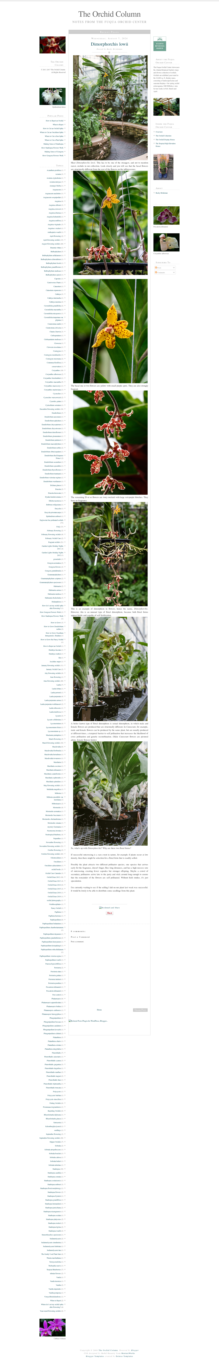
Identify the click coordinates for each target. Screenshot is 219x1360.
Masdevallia (56, 746)
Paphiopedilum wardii (53, 960)
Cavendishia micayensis (52, 313)
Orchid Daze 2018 (54, 896)
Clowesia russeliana (54, 347)
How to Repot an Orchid (54, 120)
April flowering (55, 236)
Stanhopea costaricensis (52, 1180)
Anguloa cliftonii (55, 205)
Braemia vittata (55, 247)
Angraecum (57, 189)
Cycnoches (57, 393)
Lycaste (58, 715)
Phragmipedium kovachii (52, 1029)
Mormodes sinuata (54, 823)
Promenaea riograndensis (52, 1107)
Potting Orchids (55, 1103)
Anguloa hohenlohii (54, 216)
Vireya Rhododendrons (52, 1296)
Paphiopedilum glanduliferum (50, 938)
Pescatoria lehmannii (53, 991)
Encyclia (58, 508)
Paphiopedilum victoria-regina (50, 956)
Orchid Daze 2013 (54, 881)
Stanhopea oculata (54, 1215)
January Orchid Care (53, 669)
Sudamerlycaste (55, 1238)
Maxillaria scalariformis (52, 774)
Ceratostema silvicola (53, 327)
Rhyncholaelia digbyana (52, 1114)
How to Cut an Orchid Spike (53, 128)
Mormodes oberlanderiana (51, 819)
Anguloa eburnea (55, 213)
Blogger (135, 1350)
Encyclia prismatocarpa (53, 512)
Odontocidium (56, 857)
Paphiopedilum (55, 919)
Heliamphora (56, 601)
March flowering (55, 739)
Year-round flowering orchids (50, 1311)
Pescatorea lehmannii (53, 987)
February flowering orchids (51, 534)
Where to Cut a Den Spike (54, 136)
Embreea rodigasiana (53, 504)
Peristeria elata (56, 971)
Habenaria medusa (54, 594)
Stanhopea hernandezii (53, 1203)
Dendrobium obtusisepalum (51, 451)
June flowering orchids (52, 681)
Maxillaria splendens (53, 781)
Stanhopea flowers (54, 1192)
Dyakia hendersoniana (53, 497)
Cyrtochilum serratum (53, 405)
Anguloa (58, 201)
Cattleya (58, 294)
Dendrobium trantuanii (53, 473)
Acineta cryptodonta (54, 178)
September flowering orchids (49, 1138)
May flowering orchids (52, 785)
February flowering (54, 530)
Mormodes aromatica (53, 811)
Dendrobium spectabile (53, 466)
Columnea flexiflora (54, 362)
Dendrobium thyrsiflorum (52, 470)
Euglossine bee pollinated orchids (51, 520)
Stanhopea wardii (55, 1231)
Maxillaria (57, 762)
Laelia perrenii (56, 692)
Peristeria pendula (54, 983)
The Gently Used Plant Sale (51, 1254)
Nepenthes (57, 838)
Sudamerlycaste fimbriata (52, 1246)
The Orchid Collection (163, 135)
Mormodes (57, 807)
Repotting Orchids (54, 1111)
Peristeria (57, 967)
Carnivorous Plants (54, 282)
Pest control (56, 994)
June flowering (55, 677)
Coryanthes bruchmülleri (52, 378)
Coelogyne (57, 351)
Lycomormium (56, 723)
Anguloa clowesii (54, 209)
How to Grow (56, 622)
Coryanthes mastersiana (52, 389)
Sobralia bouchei (55, 1153)
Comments (161, 272)
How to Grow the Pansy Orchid (52, 639)
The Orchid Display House (165, 139)
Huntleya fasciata (55, 650)
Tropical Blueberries (54, 1269)
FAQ (58, 526)
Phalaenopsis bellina (53, 1006)
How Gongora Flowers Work (52, 155)
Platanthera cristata (54, 1045)
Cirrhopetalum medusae (52, 339)
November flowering (53, 842)
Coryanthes (56, 370)
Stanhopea (56, 1169)
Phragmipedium (55, 1018)
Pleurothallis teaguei (54, 1076)
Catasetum (57, 286)
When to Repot (58, 124)
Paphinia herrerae (55, 916)
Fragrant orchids (54, 542)
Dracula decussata (54, 493)
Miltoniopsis (56, 803)
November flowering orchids (49, 846)
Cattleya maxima (55, 302)
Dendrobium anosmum (53, 417)
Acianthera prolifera (54, 170)
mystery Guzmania (54, 827)
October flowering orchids (50, 854)
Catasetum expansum (53, 290)
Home (99, 1009)
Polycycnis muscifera (53, 1099)
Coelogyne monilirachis (52, 355)
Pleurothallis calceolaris (52, 1056)
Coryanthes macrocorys (52, 386)
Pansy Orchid (56, 908)
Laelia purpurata (55, 696)
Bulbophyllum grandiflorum (51, 267)
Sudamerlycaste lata (54, 1250)
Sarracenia (57, 1122)
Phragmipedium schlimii (52, 1033)
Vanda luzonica (55, 1281)
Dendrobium (56, 413)
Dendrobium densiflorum (52, 432)
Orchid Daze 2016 (54, 892)
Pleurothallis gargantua (53, 1064)
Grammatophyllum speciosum (50, 582)
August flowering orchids (51, 244)
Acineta (58, 174)
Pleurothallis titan (55, 1080)
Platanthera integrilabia (53, 1049)
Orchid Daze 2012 (53, 877)
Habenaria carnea (55, 590)
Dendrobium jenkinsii (53, 440)
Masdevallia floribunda (53, 750)
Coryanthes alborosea (53, 374)
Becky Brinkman (162, 193)
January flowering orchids (50, 665)
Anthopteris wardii (54, 232)
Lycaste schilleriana (54, 719)
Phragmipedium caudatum (51, 1025)
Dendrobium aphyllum (53, 420)
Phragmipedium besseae (52, 1022)
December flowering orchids (50, 409)
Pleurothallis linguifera (53, 1068)
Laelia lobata (56, 688)
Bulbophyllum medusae (52, 271)
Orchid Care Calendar (53, 873)
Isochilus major (55, 661)
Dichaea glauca (55, 485)
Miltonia (58, 793)
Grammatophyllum (54, 574)
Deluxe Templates (124, 1356)
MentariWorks (128, 1353)
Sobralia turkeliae (55, 1165)
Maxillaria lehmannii (53, 770)
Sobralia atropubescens (53, 1149)
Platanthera (57, 1037)
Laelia (59, 684)
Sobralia (58, 1145)
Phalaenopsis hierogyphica (51, 1014)
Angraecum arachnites (53, 193)
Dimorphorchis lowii (109, 44)
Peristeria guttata (55, 975)
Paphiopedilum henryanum (51, 941)
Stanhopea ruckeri (54, 1223)
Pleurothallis (56, 1053)
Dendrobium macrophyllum (51, 444)
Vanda (58, 1277)
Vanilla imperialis (55, 1289)
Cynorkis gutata (55, 401)
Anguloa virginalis (54, 224)
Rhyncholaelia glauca (53, 1118)
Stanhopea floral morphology (50, 1188)
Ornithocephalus (55, 904)
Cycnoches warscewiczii (52, 397)
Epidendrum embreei (53, 516)
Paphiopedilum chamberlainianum (51, 927)
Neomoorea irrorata (54, 830)
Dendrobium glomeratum (52, 436)
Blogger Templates (95, 1356)
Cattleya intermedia (54, 298)
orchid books (56, 869)
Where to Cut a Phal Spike (54, 140)
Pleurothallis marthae (53, 1072)
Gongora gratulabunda (53, 570)
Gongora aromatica (54, 563)
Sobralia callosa (55, 1157)
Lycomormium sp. (54, 731)
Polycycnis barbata (54, 1095)
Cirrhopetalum (56, 335)
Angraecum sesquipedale (52, 197)
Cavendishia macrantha (53, 309)
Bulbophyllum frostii (53, 263)
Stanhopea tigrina (55, 1227)
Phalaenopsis (56, 998)
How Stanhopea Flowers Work (52, 147)
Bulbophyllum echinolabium (51, 259)
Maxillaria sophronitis (53, 777)
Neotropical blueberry (53, 834)
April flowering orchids (51, 240)
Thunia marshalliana (54, 1258)
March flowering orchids (51, 743)
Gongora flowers (55, 567)
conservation (56, 366)
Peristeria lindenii (55, 979)
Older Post (140, 1009)
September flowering (53, 1134)
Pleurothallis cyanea (54, 1060)
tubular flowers (55, 1273)
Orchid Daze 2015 (54, 888)
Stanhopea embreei (54, 1184)
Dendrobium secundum (52, 462)
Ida (60, 657)
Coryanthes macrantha (53, 382)
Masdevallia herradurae (52, 754)
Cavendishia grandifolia (52, 305)
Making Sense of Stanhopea (53, 144)
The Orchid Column (109, 13)
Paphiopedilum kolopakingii (51, 945)
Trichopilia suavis (54, 1265)
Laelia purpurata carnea (53, 700)
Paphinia (58, 912)
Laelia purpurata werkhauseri (50, 704)
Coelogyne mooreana (53, 358)
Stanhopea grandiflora (53, 1200)
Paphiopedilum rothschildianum (52, 949)
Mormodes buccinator (53, 815)
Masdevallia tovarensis (53, 758)
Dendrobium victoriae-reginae (50, 477)
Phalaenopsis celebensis (52, 1010)
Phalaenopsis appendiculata (51, 1002)
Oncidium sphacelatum (53, 865)
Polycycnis (57, 1091)
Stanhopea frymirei (54, 1196)
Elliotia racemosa (55, 500)
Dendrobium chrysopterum (51, 424)
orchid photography (54, 900)
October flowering (54, 850)
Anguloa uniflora (55, 220)
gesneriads (57, 559)
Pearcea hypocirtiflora (53, 963)
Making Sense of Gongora (54, 151)
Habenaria (57, 586)
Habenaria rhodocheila (53, 598)
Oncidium (57, 861)
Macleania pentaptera (53, 735)
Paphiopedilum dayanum (52, 934)
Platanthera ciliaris (54, 1041)
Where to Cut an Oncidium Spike (51, 132)
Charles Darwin (55, 331)
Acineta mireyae (55, 182)
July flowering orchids (53, 673)
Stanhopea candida (54, 1173)
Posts (159, 267)
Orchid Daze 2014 (54, 885)
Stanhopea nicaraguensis (52, 1211)
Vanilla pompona (55, 1293)
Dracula (58, 489)
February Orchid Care (53, 538)
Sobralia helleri (55, 1161)
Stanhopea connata (54, 1176)
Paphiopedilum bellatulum (51, 923)
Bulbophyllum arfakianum (51, 255)
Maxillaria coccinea (54, 766)
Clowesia (57, 343)
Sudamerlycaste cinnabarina (51, 1242)
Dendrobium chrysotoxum (51, 428)
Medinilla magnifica (54, 789)
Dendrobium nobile (54, 447)
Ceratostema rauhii (54, 324)
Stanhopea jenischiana (53, 1207)
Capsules (57, 278)
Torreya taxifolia (55, 1262)
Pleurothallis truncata (53, 1087)
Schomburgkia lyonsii (53, 1126)
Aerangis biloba (55, 185)
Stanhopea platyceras (53, 1219)
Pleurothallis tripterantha (52, 1083)
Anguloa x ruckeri (54, 228)
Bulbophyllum (56, 251)
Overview (159, 132)
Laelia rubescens (55, 708)
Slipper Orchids (55, 1142)
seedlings (57, 1130)
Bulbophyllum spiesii (53, 274)
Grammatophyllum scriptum (51, 578)
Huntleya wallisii (55, 654)
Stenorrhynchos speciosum (51, 1234)
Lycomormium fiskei (53, 727)
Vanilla (58, 1285)
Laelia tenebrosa (55, 712)
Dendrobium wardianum (52, 481)
